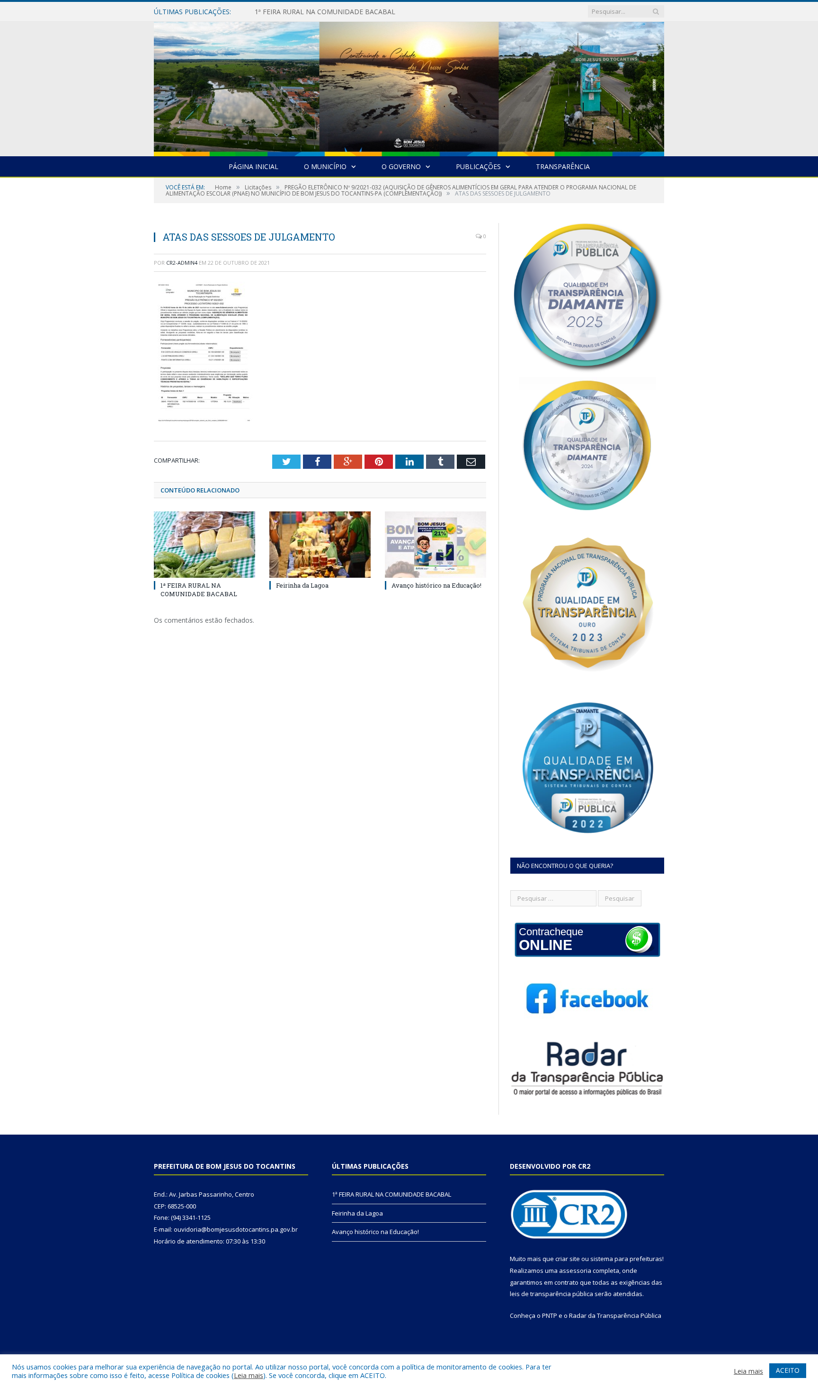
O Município (325, 166)
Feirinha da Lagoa (282, 12)
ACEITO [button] (788, 1370)
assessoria (575, 1270)
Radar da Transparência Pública (615, 1315)
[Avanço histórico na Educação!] (435, 544)
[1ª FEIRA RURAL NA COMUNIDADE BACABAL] (204, 544)
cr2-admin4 (181, 262)
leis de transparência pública (551, 1293)
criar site (567, 1258)
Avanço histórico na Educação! (436, 585)
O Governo (401, 166)
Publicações (478, 166)
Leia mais (248, 1375)
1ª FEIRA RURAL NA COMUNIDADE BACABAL (198, 589)
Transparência (563, 166)
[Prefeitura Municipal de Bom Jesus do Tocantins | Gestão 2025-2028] (409, 87)
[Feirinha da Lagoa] (320, 544)
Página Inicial (253, 166)
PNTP (549, 1315)
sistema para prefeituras (626, 1258)
